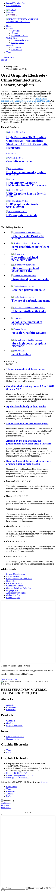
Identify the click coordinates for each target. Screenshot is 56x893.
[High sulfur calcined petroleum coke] (23, 265)
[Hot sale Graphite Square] (19, 329)
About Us (10, 45)
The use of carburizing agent (30, 300)
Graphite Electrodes (19, 35)
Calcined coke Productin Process (27, 237)
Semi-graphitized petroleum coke (30, 248)
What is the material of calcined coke (26, 323)
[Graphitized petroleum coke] (23, 275)
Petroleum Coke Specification (13, 101)
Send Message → (9, 679)
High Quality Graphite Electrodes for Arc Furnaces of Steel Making (27, 185)
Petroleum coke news (20, 40)
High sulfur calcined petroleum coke (25, 269)
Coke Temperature (13, 583)
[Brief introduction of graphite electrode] (14, 168)
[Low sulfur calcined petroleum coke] (22, 254)
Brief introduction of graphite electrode (26, 173)
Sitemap (44, 782)
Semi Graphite (21, 354)
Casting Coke (11, 581)
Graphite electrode (19, 161)
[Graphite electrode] (14, 158)
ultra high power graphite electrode (28, 344)
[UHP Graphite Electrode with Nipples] (15, 190)
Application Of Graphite (16, 593)
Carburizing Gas (13, 595)
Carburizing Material (14, 586)
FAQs (8, 752)
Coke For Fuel (41, 98)
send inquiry (6, 803)
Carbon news (11, 38)
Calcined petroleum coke (28, 289)
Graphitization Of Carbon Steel (19, 579)
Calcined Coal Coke (41, 101)
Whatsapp (5, 805)
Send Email (6, 808)
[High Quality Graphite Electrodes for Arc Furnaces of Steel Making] (10, 179)
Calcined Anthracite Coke (28, 311)
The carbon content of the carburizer (25, 369)
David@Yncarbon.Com (16, 3)
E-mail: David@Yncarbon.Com (19, 775)
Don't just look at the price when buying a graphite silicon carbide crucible (28, 462)
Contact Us (16, 47)
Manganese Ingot (13, 576)
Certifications (16, 50)
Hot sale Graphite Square (28, 332)
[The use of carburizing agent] (22, 297)
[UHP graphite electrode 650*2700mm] (17, 201)
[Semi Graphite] (17, 351)
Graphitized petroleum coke (30, 279)
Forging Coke (12, 590)
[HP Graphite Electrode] (16, 211)
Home (8, 26)
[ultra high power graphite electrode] (26, 340)
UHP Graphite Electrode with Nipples (26, 195)
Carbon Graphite (13, 597)
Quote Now (9, 57)
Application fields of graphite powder (26, 406)
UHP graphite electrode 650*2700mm (22, 205)
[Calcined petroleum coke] (22, 286)
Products (9, 28)
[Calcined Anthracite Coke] (28, 308)
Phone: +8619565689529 (16, 773)
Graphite (15, 33)
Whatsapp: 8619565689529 (17, 778)
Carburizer (15, 31)
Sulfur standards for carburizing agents (27, 423)
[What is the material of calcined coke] (17, 318)
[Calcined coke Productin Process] (26, 232)
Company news (17, 42)
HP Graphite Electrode (21, 215)
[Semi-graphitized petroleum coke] (26, 243)
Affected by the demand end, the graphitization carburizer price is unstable (28, 442)
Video (8, 52)
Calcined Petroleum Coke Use (18, 588)
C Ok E (30, 101)
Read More (10, 153)
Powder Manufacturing (15, 574)
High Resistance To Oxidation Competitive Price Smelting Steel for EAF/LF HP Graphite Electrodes (27, 142)
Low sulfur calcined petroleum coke (24, 259)
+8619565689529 (13, 5)
